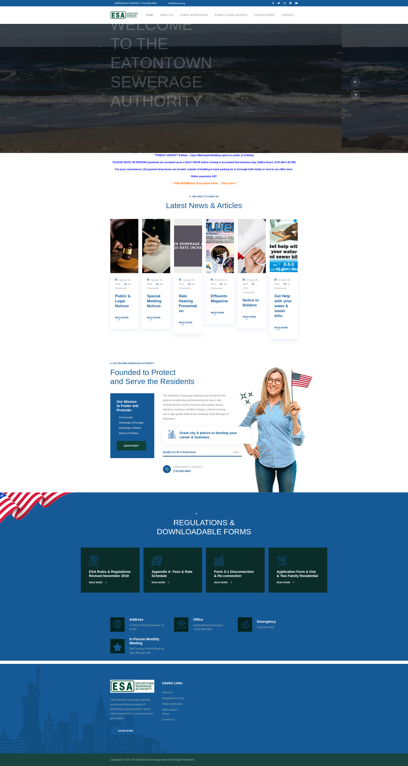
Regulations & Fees (173, 698)
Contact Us (168, 719)
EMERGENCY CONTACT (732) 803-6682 (136, 3)
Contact (288, 15)
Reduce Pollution (129, 433)
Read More (122, 317)
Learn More (125, 144)
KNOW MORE (125, 731)
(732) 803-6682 (182, 471)
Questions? (131, 445)
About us (167, 692)
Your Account (264, 15)
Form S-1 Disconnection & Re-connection (234, 574)
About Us (166, 15)
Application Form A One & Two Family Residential (297, 574)
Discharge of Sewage (131, 422)
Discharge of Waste (130, 428)
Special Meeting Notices (154, 301)
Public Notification (194, 15)
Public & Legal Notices (231, 15)
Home (149, 15)
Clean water (126, 417)
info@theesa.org (176, 3)
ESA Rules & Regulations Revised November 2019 (110, 574)
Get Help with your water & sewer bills (283, 306)
